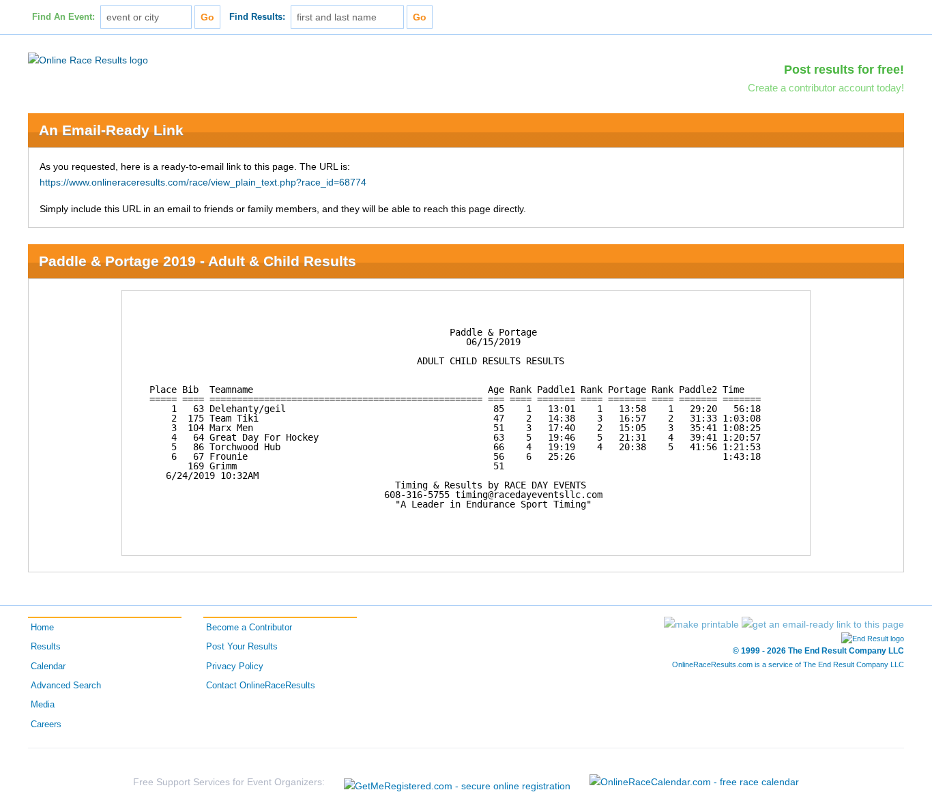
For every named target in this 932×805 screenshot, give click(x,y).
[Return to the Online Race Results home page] (88, 59)
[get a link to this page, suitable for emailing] (823, 624)
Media (43, 704)
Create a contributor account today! (826, 87)
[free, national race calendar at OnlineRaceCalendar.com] (694, 782)
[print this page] (701, 624)
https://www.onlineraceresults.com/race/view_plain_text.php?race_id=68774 (203, 182)
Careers (46, 724)
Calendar (48, 666)
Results (46, 647)
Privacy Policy (234, 666)
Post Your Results (242, 647)
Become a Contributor (249, 627)
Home (42, 627)
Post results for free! (844, 69)
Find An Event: (63, 17)
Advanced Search (66, 685)
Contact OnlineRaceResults (260, 685)
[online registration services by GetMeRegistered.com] (457, 782)
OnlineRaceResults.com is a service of (788, 664)
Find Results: (257, 17)
